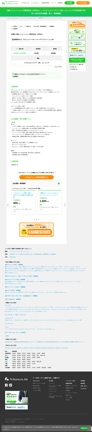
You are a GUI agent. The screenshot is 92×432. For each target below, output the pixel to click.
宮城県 (28, 353)
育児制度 (21, 342)
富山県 (19, 357)
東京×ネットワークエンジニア (13, 270)
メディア (53, 2)
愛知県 (28, 359)
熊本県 (28, 367)
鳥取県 (14, 363)
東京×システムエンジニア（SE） (13, 266)
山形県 (38, 353)
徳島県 (14, 365)
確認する (84, 428)
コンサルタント (35, 2)
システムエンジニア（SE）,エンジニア (19, 251)
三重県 (14, 359)
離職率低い (47, 254)
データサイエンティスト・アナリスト (15, 311)
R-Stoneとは (25, 2)
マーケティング (9, 323)
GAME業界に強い (74, 69)
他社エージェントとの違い (39, 383)
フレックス (34, 342)
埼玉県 (28, 355)
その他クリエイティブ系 (75, 320)
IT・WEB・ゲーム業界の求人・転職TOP (46, 378)
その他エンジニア (41, 311)
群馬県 (23, 355)
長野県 (38, 357)
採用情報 (83, 383)
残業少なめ (23, 254)
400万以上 (14, 348)
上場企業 (11, 254)
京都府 (14, 361)
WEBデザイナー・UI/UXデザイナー (14, 320)
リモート (17, 254)
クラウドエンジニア (48, 309)
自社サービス (59, 342)
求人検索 (69, 2)
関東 (6, 355)
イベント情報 (69, 397)
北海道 (14, 353)
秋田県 (33, 353)
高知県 (28, 365)
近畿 (6, 361)
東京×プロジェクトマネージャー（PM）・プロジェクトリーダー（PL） (60, 266)
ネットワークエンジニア (60, 309)
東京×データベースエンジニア (62, 268)
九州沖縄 (7, 367)
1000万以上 (52, 348)
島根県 (19, 363)
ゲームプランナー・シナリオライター (36, 329)
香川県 (19, 365)
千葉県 (33, 355)
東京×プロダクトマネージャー (48, 281)
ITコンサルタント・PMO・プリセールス (15, 314)
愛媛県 (23, 365)
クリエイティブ (9, 318)
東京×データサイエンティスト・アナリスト (58, 270)
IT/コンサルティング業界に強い (77, 64)
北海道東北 (8, 353)
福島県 (43, 353)
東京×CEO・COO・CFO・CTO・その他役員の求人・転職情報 (21, 295)
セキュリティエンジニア (22, 309)
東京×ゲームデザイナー (25, 292)
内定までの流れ (36, 388)
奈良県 (33, 361)
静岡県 (23, 359)
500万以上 (20, 348)
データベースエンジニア (36, 309)
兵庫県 (28, 361)
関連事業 (60, 2)
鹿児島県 (44, 367)
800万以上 (39, 348)
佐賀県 (19, 367)
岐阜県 (19, 359)
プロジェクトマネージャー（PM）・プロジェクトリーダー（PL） (53, 307)
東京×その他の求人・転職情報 (13, 299)
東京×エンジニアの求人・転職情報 (14, 264)
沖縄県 (49, 367)
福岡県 (14, 367)
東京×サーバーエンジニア (28, 270)
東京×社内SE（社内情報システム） (14, 268)
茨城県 (19, 355)
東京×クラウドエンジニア (78, 268)
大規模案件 (53, 254)
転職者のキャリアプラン (71, 385)
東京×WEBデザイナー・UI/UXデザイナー (15, 281)
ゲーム (6, 327)
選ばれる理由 (36, 385)
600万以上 (26, 348)
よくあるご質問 (36, 390)
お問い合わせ (84, 386)
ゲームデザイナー (20, 329)
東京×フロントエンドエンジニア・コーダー (68, 281)
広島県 (28, 363)
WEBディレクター (29, 320)
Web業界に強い (73, 66)
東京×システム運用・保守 (31, 268)
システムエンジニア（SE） (12, 307)
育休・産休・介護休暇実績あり (35, 254)
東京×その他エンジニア (11, 272)
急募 (53, 342)
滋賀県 (19, 361)
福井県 (28, 357)
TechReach (84, 388)
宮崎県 (38, 367)
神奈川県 (42, 355)
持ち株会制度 (48, 342)
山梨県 (33, 357)
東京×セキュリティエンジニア (46, 268)
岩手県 (23, 353)
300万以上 (7, 348)
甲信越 (6, 357)
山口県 (33, 363)
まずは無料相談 (83, 3)
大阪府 (23, 361)
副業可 (77, 342)
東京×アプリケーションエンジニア (32, 266)
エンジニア (8, 305)
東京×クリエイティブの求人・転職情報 (15, 279)
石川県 (23, 357)
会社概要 (83, 380)
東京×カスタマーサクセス (77, 270)
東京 (38, 355)
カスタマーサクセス (31, 311)
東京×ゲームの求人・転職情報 (13, 290)
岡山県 (23, 363)
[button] (34, 219)
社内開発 (65, 342)
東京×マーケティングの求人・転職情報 (15, 287)
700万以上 (32, 348)
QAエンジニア (83, 309)
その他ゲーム (50, 329)
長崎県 (23, 367)
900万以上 (45, 348)
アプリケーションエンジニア (27, 307)
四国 (6, 365)
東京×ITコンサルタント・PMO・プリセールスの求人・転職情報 (21, 276)
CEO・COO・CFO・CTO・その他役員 (15, 332)
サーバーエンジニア (73, 309)
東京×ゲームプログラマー (11, 292)
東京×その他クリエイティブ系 (13, 283)
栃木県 (14, 355)
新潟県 (14, 357)
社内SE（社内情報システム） (78, 307)
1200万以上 (65, 348)
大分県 (33, 367)
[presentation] (8, 205)
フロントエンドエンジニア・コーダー (58, 320)
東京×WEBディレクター (33, 281)
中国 (6, 363)
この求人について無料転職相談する (36, 177)
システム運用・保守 (10, 309)
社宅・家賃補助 (14, 342)
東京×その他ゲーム (60, 292)
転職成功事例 (45, 2)
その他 (6, 335)
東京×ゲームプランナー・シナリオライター (43, 292)
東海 (6, 359)
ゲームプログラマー (10, 329)
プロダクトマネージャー (41, 320)
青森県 (19, 353)
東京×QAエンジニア (41, 270)
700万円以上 (12, 257)
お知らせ (68, 399)
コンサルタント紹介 (70, 380)
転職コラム (68, 395)
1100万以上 (59, 348)
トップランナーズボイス (71, 392)
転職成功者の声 (69, 388)
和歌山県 (39, 361)
